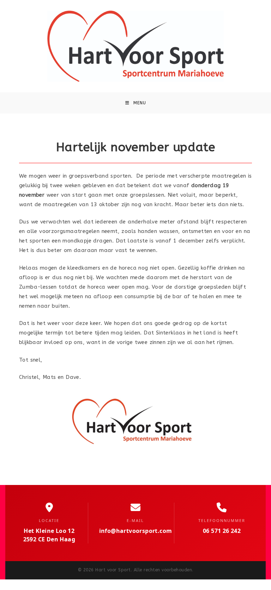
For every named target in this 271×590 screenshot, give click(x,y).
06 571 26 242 (222, 531)
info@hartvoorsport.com (135, 531)
